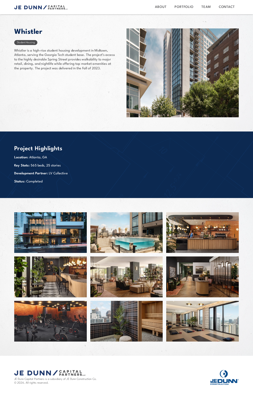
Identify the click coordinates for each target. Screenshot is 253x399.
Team (206, 7)
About (161, 7)
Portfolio (184, 7)
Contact (227, 7)
